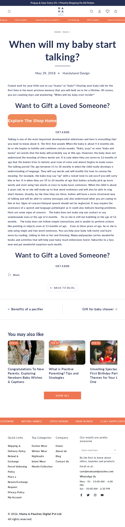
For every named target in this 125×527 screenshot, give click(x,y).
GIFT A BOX (62, 132)
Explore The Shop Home (32, 120)
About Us (61, 451)
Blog (66, 32)
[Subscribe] (115, 450)
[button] (91, 11)
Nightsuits (38, 456)
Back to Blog (64, 287)
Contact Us (62, 461)
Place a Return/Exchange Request (18, 481)
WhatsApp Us (88, 476)
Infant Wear (39, 461)
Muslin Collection (42, 466)
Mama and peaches (81, 235)
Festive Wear (39, 445)
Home (58, 32)
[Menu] (9, 11)
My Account (15, 497)
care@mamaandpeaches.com (97, 471)
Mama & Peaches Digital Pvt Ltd (40, 514)
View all (62, 395)
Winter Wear (39, 451)
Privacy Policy (16, 492)
